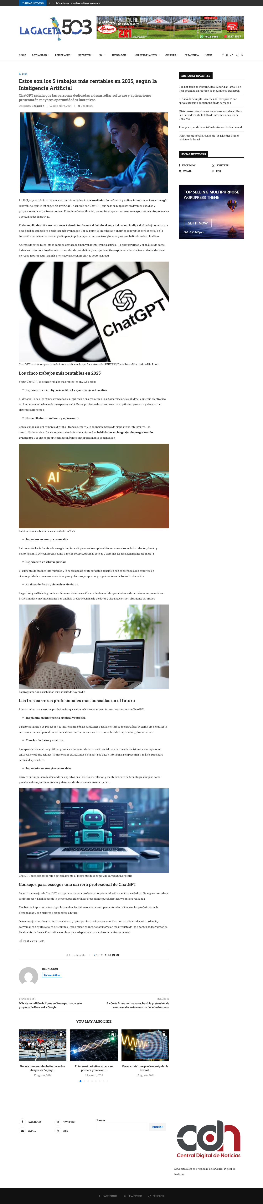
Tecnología (119, 55)
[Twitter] (227, 55)
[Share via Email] (117, 955)
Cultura (170, 55)
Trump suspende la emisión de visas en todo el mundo (211, 127)
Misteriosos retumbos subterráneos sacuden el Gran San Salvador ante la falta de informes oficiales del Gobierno (210, 115)
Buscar (101, 1120)
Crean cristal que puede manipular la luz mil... (145, 1068)
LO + (101, 55)
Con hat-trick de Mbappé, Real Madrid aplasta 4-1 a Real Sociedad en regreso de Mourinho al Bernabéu (210, 88)
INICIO (22, 55)
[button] (49, 3)
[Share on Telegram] (113, 955)
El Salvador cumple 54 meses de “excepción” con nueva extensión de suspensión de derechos (208, 101)
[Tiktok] (231, 55)
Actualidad (39, 55)
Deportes (84, 55)
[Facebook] (223, 55)
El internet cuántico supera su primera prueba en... (94, 1068)
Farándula (192, 55)
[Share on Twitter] (105, 955)
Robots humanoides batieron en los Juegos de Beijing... (42, 1068)
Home (208, 55)
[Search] (237, 55)
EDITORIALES (62, 55)
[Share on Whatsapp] (109, 955)
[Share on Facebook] (102, 955)
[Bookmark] (242, 55)
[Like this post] (97, 955)
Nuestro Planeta (146, 55)
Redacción (38, 105)
